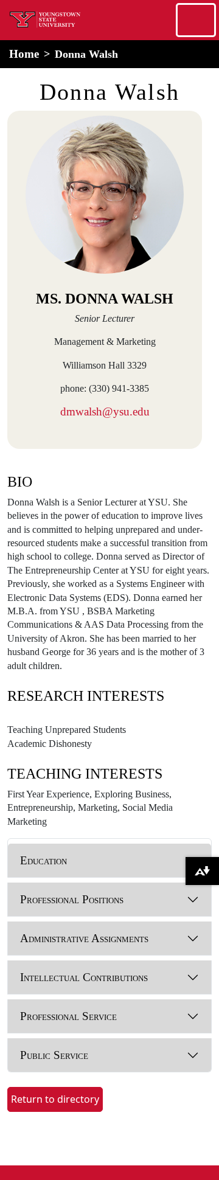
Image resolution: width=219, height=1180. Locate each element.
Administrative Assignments (84, 938)
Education (43, 860)
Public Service (54, 1055)
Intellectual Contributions (84, 977)
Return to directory (55, 1099)
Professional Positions (71, 899)
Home (24, 53)
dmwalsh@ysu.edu (105, 411)
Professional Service (68, 1016)
